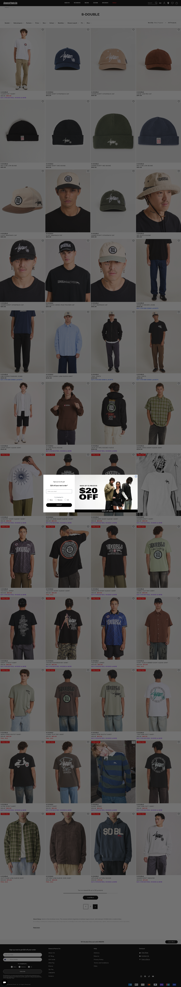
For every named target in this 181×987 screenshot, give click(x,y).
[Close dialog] (136, 476)
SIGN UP (59, 505)
